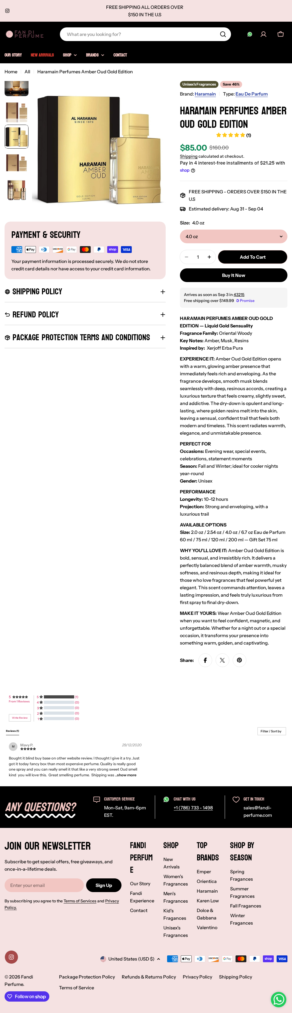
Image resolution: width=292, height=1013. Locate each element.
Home (11, 71)
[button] (126, 775)
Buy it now (233, 275)
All (27, 71)
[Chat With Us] (249, 34)
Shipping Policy (235, 977)
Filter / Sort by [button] (271, 731)
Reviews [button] (12, 731)
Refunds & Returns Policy (149, 977)
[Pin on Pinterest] (239, 660)
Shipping (189, 156)
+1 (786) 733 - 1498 (193, 808)
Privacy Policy (197, 977)
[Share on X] (222, 660)
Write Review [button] (20, 717)
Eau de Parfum (252, 94)
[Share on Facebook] (205, 660)
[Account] (263, 34)
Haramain (205, 94)
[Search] (223, 34)
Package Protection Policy (87, 977)
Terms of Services (80, 900)
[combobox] (145, 34)
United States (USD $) (131, 959)
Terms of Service (76, 987)
